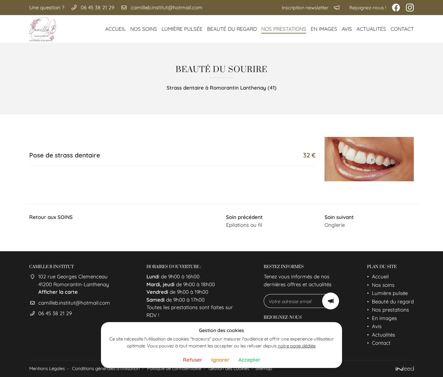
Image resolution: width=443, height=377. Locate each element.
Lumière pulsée (182, 29)
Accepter (249, 359)
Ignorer (220, 359)
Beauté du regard (232, 29)
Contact (402, 29)
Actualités (371, 29)
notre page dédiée (297, 346)
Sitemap (263, 368)
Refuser (192, 359)
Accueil (115, 29)
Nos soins (143, 29)
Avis (347, 29)
